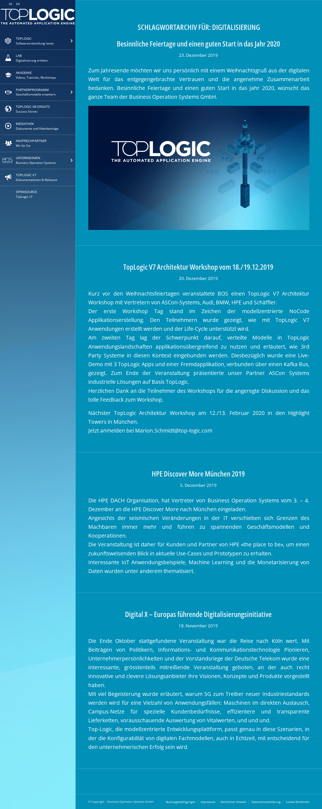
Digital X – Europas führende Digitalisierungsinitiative (198, 614)
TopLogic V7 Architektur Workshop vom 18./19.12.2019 (198, 267)
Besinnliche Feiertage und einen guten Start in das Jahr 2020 (198, 43)
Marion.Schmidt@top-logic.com (173, 430)
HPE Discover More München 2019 (198, 473)
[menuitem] (37, 41)
